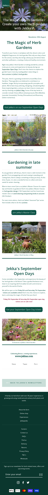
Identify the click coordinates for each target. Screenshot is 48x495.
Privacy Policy (24, 451)
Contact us (24, 433)
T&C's (24, 455)
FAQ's (24, 436)
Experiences (24, 417)
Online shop (24, 413)
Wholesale (24, 459)
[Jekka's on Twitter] (28, 482)
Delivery (24, 444)
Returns (24, 447)
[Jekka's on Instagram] (18, 482)
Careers (24, 429)
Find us (24, 440)
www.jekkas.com (24, 356)
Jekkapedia (24, 421)
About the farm (24, 410)
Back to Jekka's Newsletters (26, 383)
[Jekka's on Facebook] (23, 482)
